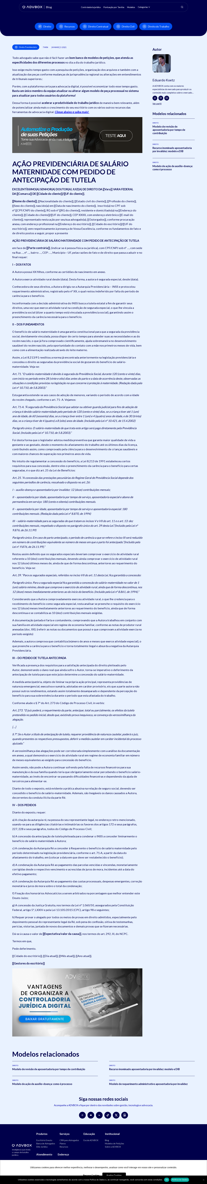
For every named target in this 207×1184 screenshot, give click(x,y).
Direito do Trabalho (158, 26)
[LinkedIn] (166, 98)
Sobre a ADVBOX (113, 1147)
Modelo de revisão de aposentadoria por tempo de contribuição (169, 130)
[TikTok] (107, 1115)
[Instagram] (160, 98)
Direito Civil (128, 26)
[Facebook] (155, 98)
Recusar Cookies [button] (91, 1175)
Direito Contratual (98, 26)
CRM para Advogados (69, 1140)
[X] (116, 1115)
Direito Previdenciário (28, 47)
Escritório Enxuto (44, 1140)
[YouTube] (90, 1115)
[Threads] (124, 1115)
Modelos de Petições (114, 1143)
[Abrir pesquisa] (182, 7)
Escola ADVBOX (91, 1140)
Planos (63, 1143)
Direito (47, 26)
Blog (107, 1140)
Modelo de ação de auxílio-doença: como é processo (42, 1083)
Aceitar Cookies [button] (114, 1175)
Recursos (69, 26)
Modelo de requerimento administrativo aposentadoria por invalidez (148, 1083)
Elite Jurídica (41, 1147)
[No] (203, 1179)
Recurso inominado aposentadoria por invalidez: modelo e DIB (172, 149)
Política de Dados (180, 1180)
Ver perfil (157, 103)
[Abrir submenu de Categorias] (149, 7)
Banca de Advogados (45, 1143)
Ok (166, 1180)
